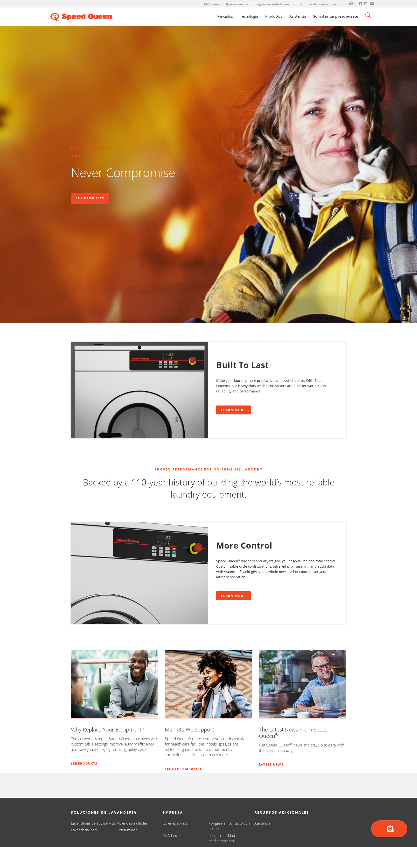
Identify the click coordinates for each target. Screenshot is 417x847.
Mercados (224, 16)
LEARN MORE (233, 410)
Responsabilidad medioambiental (221, 838)
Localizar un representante (327, 4)
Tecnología (249, 16)
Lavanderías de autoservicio (93, 823)
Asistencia (297, 16)
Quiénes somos (237, 4)
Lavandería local (84, 829)
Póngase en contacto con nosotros (278, 4)
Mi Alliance (212, 4)
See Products (90, 198)
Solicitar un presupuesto (335, 16)
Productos (273, 16)
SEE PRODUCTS (84, 763)
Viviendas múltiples (132, 823)
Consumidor (127, 829)
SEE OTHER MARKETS (183, 769)
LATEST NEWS (271, 764)
